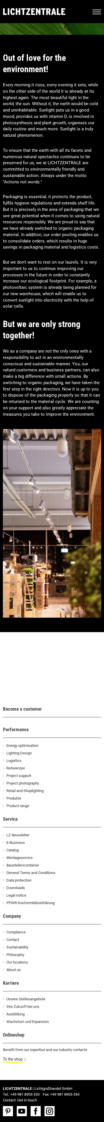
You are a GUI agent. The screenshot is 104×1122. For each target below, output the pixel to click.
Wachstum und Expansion (27, 1021)
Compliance (16, 932)
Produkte (13, 798)
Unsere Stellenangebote (25, 999)
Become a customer (22, 709)
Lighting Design (19, 753)
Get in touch (27, 1100)
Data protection (18, 880)
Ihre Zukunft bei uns (22, 1006)
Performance (16, 729)
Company (12, 916)
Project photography (22, 783)
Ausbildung (15, 1014)
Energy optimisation (22, 745)
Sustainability (17, 947)
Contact (12, 939)
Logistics (13, 760)
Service (10, 819)
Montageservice (19, 857)
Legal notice (16, 895)
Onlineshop (13, 1035)
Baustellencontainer (22, 865)
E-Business (15, 842)
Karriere (11, 983)
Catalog (12, 850)
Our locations (17, 962)
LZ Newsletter (17, 835)
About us (13, 970)
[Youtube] (23, 1111)
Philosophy (15, 955)
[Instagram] (50, 1111)
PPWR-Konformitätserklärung (30, 903)
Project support (18, 775)
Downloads (15, 888)
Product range (17, 806)
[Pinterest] (9, 1111)
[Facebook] (37, 1111)
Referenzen (15, 768)
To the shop (13, 1059)
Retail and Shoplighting (25, 791)
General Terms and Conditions (30, 873)
